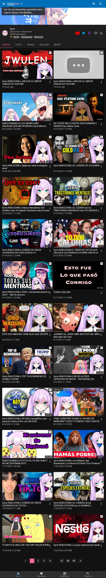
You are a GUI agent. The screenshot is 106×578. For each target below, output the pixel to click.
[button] (15, 4)
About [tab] (57, 45)
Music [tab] (31, 45)
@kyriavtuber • (15, 32)
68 (68, 560)
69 (74, 560)
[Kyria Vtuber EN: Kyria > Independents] (5, 33)
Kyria (12, 29)
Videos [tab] (6, 45)
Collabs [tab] (44, 45)
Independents (26, 32)
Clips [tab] (19, 45)
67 (62, 560)
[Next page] (80, 561)
